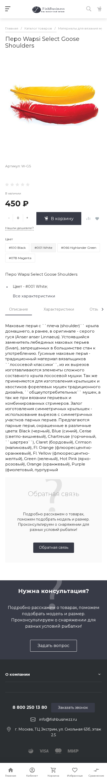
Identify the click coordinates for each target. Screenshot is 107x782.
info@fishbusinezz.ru (58, 719)
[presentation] (102, 309)
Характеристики (59, 309)
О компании (17, 674)
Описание (18, 309)
